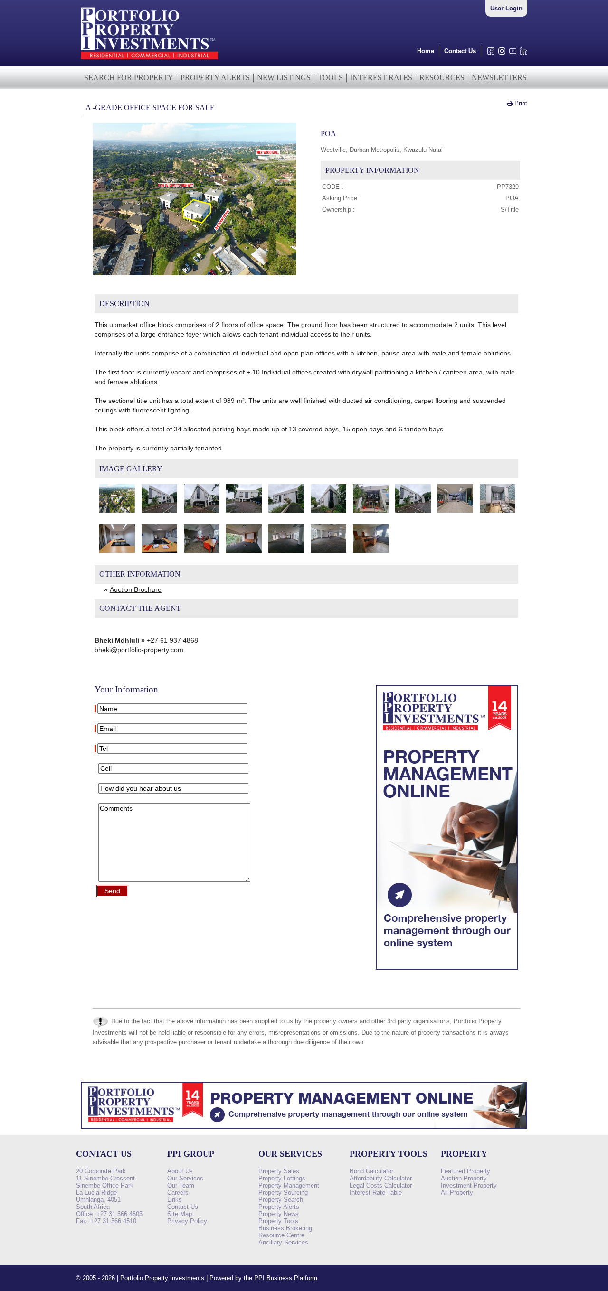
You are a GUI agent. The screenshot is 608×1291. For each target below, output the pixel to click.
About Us (180, 1171)
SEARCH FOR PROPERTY (128, 78)
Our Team (180, 1185)
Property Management (288, 1185)
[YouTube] (510, 53)
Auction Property (464, 1178)
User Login (506, 8)
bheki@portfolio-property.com (139, 650)
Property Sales (278, 1171)
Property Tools (278, 1221)
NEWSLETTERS (499, 78)
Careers (178, 1192)
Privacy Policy (187, 1221)
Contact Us (460, 51)
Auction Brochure (136, 589)
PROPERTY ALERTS (215, 78)
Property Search (280, 1199)
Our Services (185, 1178)
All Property (457, 1192)
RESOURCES (442, 78)
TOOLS (330, 78)
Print (520, 103)
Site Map (179, 1213)
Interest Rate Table (376, 1192)
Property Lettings (281, 1178)
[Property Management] (447, 972)
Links (174, 1199)
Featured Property (465, 1171)
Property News (278, 1213)
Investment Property (469, 1185)
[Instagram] (499, 53)
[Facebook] (489, 53)
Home (425, 51)
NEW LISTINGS (284, 78)
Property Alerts (278, 1206)
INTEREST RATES (381, 78)
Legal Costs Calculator (381, 1185)
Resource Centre (281, 1235)
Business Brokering (285, 1228)
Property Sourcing (283, 1192)
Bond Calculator (371, 1171)
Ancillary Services (283, 1242)
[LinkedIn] (521, 53)
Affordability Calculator (381, 1178)
